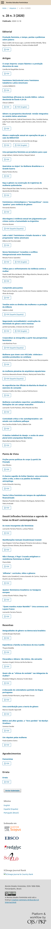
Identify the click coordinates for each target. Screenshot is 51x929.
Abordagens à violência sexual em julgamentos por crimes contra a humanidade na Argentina (24, 219)
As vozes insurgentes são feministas (17, 525)
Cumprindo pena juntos (12, 288)
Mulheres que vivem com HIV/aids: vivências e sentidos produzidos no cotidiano (22, 355)
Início (4, 8)
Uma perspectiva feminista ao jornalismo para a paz (24, 152)
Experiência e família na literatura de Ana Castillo (23, 645)
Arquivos (13, 8)
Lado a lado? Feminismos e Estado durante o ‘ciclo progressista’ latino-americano (24, 236)
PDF (7, 49)
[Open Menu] (2, 2)
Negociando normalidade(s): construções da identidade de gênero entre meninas (21, 322)
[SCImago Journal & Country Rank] (18, 874)
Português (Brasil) (11, 813)
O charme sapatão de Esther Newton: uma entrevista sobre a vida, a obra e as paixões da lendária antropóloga (25, 478)
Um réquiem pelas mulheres (14, 737)
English (7, 805)
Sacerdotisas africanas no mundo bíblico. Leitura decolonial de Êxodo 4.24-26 (23, 98)
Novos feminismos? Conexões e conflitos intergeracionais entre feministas (20, 253)
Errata (5, 777)
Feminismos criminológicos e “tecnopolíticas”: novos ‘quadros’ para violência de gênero (25, 203)
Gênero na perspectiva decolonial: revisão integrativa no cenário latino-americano (25, 114)
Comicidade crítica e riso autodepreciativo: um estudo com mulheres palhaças (22, 420)
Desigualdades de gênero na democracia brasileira (23, 630)
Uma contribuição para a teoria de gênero (20, 706)
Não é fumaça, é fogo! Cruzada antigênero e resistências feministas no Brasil (21, 557)
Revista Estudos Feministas (17, 2)
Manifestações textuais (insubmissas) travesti (21, 540)
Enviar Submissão (12, 790)
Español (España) (11, 809)
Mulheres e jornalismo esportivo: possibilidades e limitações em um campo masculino (23, 403)
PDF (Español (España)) (15, 228)
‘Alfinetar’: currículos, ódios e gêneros (18, 573)
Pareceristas (7, 759)
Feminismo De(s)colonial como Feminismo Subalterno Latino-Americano (20, 81)
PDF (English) (22, 107)
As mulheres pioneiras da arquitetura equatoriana (23, 371)
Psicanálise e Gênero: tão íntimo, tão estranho (22, 659)
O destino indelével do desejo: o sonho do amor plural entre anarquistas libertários (23, 436)
